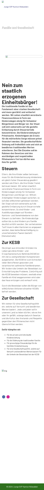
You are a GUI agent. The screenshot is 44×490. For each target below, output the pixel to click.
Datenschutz (9, 434)
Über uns (7, 458)
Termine (7, 425)
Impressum (9, 430)
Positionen (8, 463)
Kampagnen (9, 468)
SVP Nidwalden (10, 477)
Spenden (7, 420)
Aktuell (7, 454)
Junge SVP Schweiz (12, 472)
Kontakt (7, 416)
